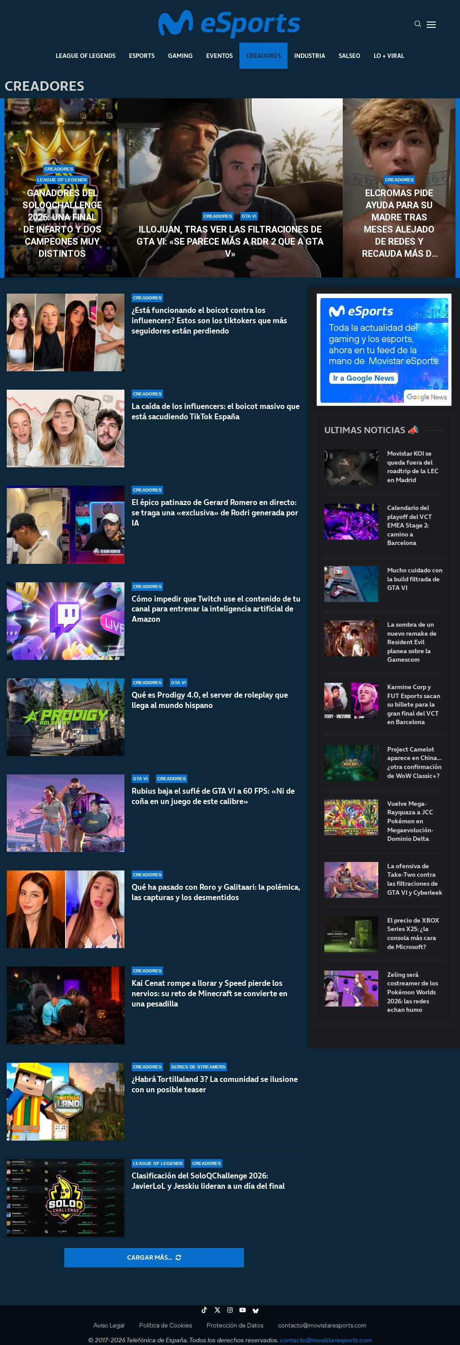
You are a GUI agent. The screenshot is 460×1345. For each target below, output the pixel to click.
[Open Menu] (431, 24)
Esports (142, 56)
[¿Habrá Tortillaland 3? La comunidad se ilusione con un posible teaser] (65, 1101)
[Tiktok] (204, 1309)
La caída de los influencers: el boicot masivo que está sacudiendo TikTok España (216, 411)
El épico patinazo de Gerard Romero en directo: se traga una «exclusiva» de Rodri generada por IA (215, 512)
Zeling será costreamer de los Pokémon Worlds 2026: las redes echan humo (412, 992)
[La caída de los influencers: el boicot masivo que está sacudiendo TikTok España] (65, 428)
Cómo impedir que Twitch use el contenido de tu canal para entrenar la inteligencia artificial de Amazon (216, 609)
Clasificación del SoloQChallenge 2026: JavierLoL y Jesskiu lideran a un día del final (208, 1180)
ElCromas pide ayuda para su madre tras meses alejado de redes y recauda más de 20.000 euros (399, 224)
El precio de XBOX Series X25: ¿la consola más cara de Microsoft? (413, 933)
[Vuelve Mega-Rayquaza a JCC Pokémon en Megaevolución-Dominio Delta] (351, 817)
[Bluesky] (255, 1309)
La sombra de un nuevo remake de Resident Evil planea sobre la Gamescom (412, 642)
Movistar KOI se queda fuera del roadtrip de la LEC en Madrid (412, 466)
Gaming (180, 56)
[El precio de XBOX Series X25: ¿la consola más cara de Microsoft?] (351, 934)
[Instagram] (230, 1309)
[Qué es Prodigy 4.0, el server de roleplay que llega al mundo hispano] (65, 717)
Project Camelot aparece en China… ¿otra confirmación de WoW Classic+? (414, 762)
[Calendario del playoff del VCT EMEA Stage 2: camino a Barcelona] (351, 522)
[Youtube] (242, 1309)
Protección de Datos (235, 1325)
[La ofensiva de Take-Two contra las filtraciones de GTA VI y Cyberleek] (351, 880)
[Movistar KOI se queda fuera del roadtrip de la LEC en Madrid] (351, 467)
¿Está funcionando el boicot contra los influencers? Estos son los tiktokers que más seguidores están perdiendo (209, 320)
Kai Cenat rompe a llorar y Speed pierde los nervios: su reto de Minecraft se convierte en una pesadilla (210, 993)
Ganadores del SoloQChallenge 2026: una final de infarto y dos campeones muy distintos (62, 223)
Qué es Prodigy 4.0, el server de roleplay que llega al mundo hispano (210, 700)
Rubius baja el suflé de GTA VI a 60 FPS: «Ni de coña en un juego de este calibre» (213, 796)
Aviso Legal (108, 1325)
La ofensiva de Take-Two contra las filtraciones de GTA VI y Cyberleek (414, 879)
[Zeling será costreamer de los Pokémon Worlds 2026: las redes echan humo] (351, 989)
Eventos (219, 56)
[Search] (417, 25)
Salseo (349, 56)
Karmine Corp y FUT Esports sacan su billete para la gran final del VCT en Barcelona (413, 704)
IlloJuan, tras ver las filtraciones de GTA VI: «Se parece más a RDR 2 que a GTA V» (230, 241)
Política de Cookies (165, 1325)
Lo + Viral (389, 56)
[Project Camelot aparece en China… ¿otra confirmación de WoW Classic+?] (351, 763)
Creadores (263, 56)
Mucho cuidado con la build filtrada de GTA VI (414, 579)
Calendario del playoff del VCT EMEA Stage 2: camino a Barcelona (409, 525)
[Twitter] (217, 1309)
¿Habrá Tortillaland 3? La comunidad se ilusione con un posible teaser (215, 1084)
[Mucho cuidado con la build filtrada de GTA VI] (351, 584)
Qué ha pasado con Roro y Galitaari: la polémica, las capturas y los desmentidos (216, 892)
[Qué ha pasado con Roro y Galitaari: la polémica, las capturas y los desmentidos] (65, 909)
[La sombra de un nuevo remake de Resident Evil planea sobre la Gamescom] (351, 638)
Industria (309, 56)
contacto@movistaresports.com (322, 1325)
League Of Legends (85, 56)
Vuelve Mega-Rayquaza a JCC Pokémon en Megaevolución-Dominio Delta (410, 821)
